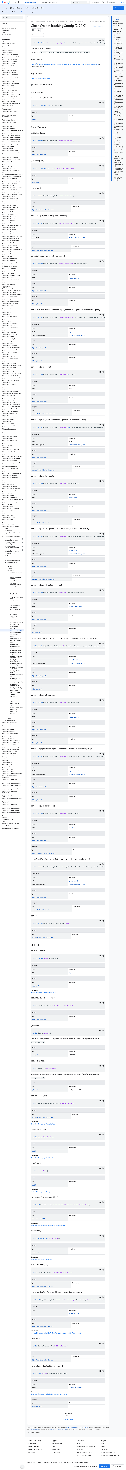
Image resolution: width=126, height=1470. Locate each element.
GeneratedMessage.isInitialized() (41, 1259)
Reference (23, 12)
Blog (102, 1443)
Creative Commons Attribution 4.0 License (77, 1427)
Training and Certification (84, 1455)
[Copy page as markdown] (38, 30)
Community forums (57, 1443)
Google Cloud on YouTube (108, 1452)
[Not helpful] (103, 21)
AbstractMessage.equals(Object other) (43, 992)
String (34, 1055)
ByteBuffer (73, 828)
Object (33, 64)
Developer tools (51, 21)
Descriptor (35, 182)
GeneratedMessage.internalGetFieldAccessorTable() (48, 1225)
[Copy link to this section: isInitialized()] (43, 1231)
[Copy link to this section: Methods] (42, 945)
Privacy (39, 1462)
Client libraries (37, 8)
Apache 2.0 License (34, 1429)
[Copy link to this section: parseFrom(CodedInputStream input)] (64, 585)
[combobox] (80, 2)
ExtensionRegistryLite (77, 335)
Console (96, 2)
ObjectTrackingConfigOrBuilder (40, 78)
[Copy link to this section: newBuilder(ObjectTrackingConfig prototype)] (71, 216)
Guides (14, 12)
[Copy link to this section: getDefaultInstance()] (50, 133)
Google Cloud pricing (33, 1446)
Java (27, 8)
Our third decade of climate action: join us (76, 1462)
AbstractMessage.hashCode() (40, 1192)
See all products (31, 1443)
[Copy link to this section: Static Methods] (48, 127)
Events (103, 1446)
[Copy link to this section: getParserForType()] (49, 1096)
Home (32, 21)
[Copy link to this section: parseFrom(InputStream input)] (58, 695)
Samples (32, 12)
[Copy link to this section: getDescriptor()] (46, 161)
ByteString (73, 497)
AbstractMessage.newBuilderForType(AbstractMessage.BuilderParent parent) (56, 1333)
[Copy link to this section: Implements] (44, 74)
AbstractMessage (78, 64)
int (33, 120)
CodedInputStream (75, 607)
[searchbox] (12, 17)
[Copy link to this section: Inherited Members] (54, 85)
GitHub (78, 1443)
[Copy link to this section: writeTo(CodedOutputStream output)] (65, 1366)
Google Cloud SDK (14, 8)
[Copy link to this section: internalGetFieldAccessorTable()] (60, 1197)
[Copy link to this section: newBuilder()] (43, 188)
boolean (34, 986)
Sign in (122, 2)
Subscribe (104, 1466)
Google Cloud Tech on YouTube (110, 1455)
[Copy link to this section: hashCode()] (42, 1163)
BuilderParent (74, 1314)
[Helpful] (101, 21)
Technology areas (30, 2)
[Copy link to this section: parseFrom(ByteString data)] (56, 476)
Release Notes (56, 1449)
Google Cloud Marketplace (34, 1449)
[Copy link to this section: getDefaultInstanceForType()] (57, 998)
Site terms (46, 1462)
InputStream (73, 278)
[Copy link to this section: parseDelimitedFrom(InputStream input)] (67, 256)
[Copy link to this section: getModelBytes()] (47, 1061)
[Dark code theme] (100, 40)
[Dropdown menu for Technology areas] (38, 2)
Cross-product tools (48, 2)
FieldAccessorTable (39, 1219)
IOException (36, 304)
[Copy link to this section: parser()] (39, 916)
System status (56, 1452)
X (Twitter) (104, 1449)
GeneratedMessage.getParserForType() (44, 1124)
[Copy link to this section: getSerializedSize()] (48, 1129)
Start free (118, 8)
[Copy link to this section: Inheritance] (44, 59)
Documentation (40, 21)
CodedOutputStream (75, 1387)
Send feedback (98, 26)
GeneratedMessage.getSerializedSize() (43, 1158)
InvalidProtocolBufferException (43, 414)
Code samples (81, 1449)
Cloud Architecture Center (84, 1452)
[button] (12, 526)
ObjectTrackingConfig (39, 155)
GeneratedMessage (92, 64)
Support (54, 1446)
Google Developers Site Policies (58, 1429)
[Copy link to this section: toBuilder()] (41, 1338)
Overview (5, 12)
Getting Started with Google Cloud (86, 1446)
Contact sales (31, 1452)
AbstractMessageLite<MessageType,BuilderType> (54, 64)
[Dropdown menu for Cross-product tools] (57, 2)
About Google (31, 1462)
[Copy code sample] (103, 40)
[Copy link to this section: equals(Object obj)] (48, 951)
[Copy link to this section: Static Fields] (45, 93)
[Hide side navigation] (22, 1467)
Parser (34, 937)
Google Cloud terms (56, 1462)
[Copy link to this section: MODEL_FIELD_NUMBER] (54, 98)
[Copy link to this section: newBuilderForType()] (50, 1265)
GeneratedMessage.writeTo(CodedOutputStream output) (49, 1394)
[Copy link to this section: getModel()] (42, 1025)
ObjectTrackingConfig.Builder (43, 210)
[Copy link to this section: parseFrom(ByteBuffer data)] (56, 806)
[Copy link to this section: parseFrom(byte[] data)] (52, 367)
